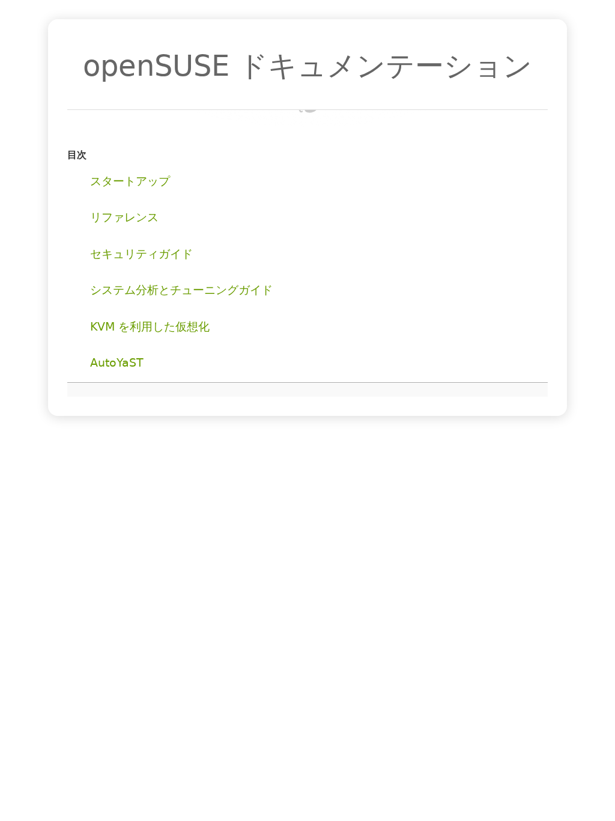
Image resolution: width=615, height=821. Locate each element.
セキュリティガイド (141, 254)
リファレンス (124, 217)
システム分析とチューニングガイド (181, 290)
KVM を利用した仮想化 (150, 327)
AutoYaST (117, 363)
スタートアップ (130, 181)
